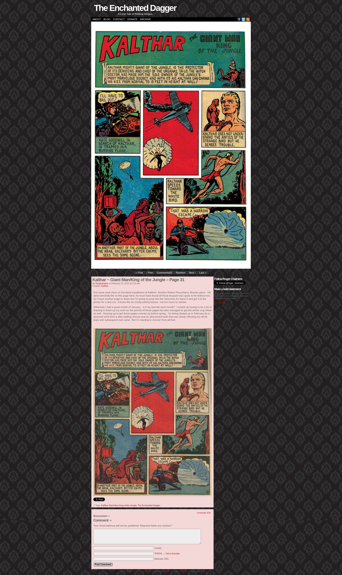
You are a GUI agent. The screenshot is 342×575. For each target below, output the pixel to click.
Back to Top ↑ (212, 571)
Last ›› (203, 272)
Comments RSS (204, 513)
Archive (145, 19)
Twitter (243, 19)
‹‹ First (139, 272)
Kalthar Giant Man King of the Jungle (119, 505)
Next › (192, 272)
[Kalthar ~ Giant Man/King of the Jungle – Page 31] (171, 267)
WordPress (169, 571)
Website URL (161, 558)
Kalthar (104, 286)
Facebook (239, 19)
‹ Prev (149, 272)
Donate (132, 19)
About (96, 19)
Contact (119, 19)
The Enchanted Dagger (135, 8)
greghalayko (101, 283)
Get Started (219, 302)
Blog (106, 19)
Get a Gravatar (173, 553)
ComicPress (183, 571)
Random (180, 272)
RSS (248, 19)
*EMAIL (167, 553)
